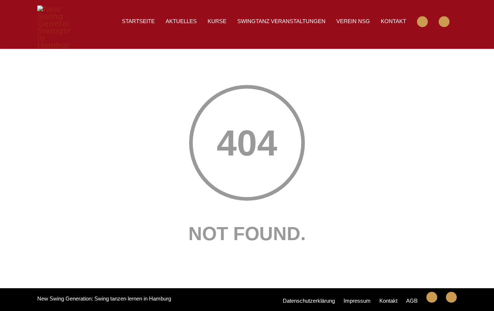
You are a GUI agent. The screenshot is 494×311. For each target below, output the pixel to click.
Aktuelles (181, 21)
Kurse (217, 21)
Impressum (357, 301)
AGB (412, 301)
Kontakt (393, 21)
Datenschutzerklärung (309, 301)
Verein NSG (353, 21)
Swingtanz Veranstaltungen (281, 21)
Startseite (138, 21)
